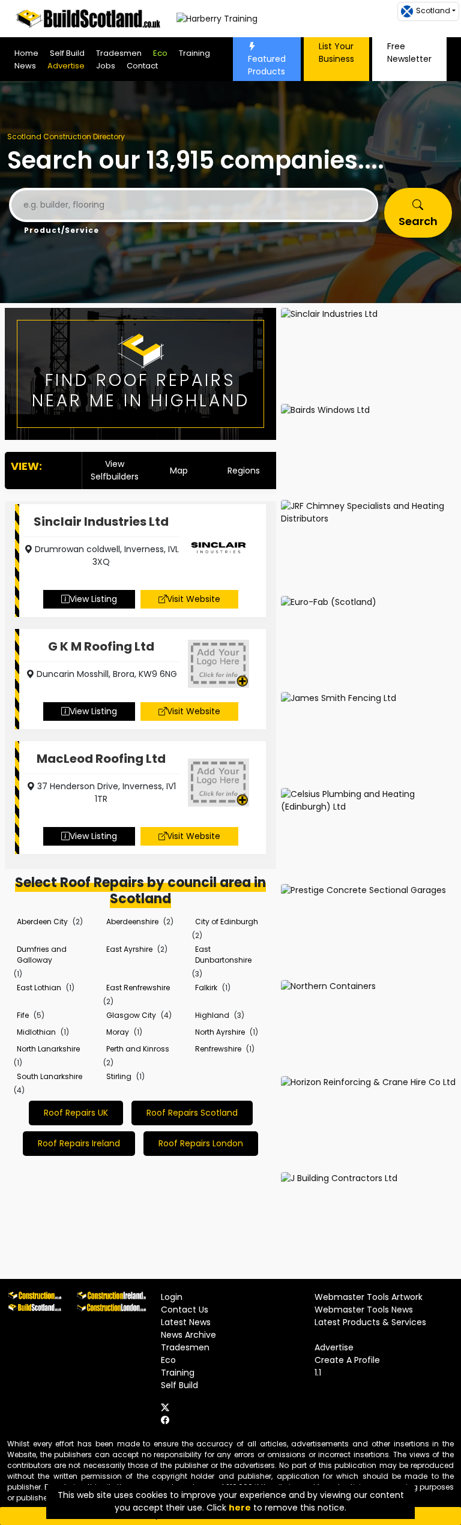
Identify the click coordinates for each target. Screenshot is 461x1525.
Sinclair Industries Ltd (101, 521)
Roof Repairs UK (76, 1113)
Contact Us (184, 1310)
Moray (117, 1032)
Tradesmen (119, 53)
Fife (23, 1015)
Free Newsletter (409, 52)
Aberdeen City (42, 921)
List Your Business (336, 52)
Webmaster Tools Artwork (369, 1297)
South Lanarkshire (49, 1076)
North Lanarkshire (48, 1049)
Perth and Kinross (137, 1049)
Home (26, 53)
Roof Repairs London (200, 1143)
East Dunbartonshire (223, 954)
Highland (212, 1015)
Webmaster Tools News (364, 1310)
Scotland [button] (433, 10)
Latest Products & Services (370, 1322)
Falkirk (206, 987)
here (240, 1508)
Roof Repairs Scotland (192, 1113)
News (25, 65)
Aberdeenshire (132, 921)
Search (418, 221)
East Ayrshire (129, 949)
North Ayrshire (220, 1032)
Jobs (105, 65)
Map (179, 471)
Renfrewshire (218, 1049)
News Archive (188, 1335)
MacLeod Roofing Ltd (101, 758)
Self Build (67, 53)
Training (194, 53)
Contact (142, 65)
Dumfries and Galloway (42, 954)
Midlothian (36, 1032)
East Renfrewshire (138, 987)
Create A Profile (347, 1360)
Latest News (186, 1322)
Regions (243, 471)
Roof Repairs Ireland (79, 1143)
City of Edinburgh (226, 921)
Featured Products (267, 65)
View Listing (93, 599)
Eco (160, 53)
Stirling (118, 1076)
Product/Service (61, 230)
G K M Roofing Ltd (101, 646)
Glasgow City (131, 1015)
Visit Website (193, 599)
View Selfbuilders (115, 470)
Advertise (66, 65)
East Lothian (39, 987)
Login (171, 1297)
